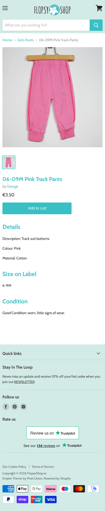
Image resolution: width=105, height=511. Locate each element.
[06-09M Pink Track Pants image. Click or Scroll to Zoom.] (52, 99)
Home (7, 40)
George (12, 186)
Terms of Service (43, 466)
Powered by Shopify (57, 478)
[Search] (96, 25)
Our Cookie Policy (14, 466)
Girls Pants (26, 40)
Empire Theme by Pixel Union (22, 478)
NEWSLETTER (24, 382)
